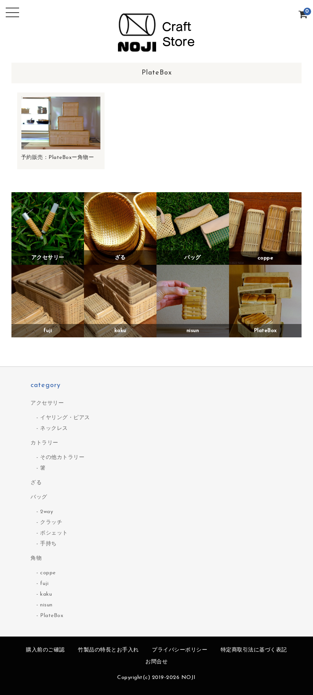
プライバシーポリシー (179, 650)
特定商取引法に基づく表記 (254, 650)
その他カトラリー (62, 457)
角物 (36, 558)
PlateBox (51, 616)
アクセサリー (47, 403)
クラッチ (51, 522)
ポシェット (54, 533)
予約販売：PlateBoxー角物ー (57, 157)
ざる (36, 483)
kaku (46, 594)
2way (46, 512)
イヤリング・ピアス (65, 418)
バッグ (39, 497)
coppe (48, 573)
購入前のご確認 (45, 650)
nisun (46, 605)
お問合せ (156, 662)
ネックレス (54, 428)
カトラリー (44, 443)
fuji (44, 583)
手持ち (48, 544)
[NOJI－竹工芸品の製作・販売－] (156, 49)
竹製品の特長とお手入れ (108, 650)
